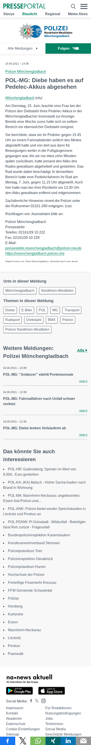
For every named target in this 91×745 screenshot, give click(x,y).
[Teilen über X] (22, 741)
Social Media (55, 729)
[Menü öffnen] (84, 6)
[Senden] (83, 741)
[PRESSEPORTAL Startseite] (24, 6)
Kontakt (12, 713)
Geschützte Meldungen (63, 734)
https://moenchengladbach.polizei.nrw (34, 253)
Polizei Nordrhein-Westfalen (27, 329)
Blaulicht (29, 14)
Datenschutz (16, 724)
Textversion (54, 724)
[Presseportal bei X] (35, 701)
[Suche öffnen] (73, 6)
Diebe (10, 310)
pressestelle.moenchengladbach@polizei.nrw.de (43, 248)
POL (42, 310)
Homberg (15, 606)
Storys (8, 14)
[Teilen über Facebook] (7, 741)
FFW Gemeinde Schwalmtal (30, 590)
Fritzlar (13, 598)
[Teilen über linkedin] (68, 741)
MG (55, 310)
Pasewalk (15, 654)
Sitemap (12, 734)
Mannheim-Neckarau (24, 630)
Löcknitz (14, 638)
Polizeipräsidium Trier (25, 551)
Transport (71, 310)
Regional (52, 14)
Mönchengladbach (19, 98)
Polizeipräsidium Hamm (27, 567)
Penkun (14, 646)
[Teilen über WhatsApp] (38, 741)
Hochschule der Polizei (26, 574)
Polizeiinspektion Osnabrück (30, 559)
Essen (13, 622)
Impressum (14, 708)
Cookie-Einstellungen (23, 729)
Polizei (67, 320)
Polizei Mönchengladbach (25, 71)
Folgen (64, 48)
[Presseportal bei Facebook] (29, 701)
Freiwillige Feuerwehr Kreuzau (32, 582)
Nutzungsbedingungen (63, 713)
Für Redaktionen (58, 708)
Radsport (12, 320)
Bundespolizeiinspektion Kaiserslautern (39, 535)
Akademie (14, 718)
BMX (52, 320)
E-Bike (26, 310)
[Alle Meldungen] (45, 39)
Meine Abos (78, 14)
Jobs (49, 718)
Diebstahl (33, 320)
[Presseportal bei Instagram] (42, 700)
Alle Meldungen (20, 48)
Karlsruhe (15, 614)
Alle (81, 350)
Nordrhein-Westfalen (57, 290)
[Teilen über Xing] (53, 741)
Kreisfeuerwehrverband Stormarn (34, 543)
